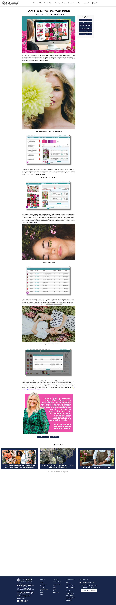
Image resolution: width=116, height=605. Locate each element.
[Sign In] (95, 3)
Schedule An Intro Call (89, 590)
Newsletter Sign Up (70, 597)
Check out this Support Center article (54, 304)
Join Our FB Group (70, 587)
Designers (85, 33)
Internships (56, 592)
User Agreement (70, 593)
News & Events (85, 20)
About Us (42, 585)
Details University (59, 14)
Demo (54, 587)
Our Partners (69, 584)
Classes (54, 585)
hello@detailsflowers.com (87, 582)
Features (42, 587)
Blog (40, 3)
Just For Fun (85, 31)
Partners (85, 22)
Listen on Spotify (57, 584)
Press (41, 592)
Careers (55, 590)
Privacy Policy (69, 595)
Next (54, 436)
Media (41, 594)
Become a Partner (70, 585)
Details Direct (48, 3)
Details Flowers (39, 14)
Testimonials (43, 590)
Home (35, 3)
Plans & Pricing (44, 589)
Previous (44, 436)
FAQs (54, 589)
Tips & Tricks (85, 28)
